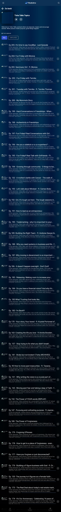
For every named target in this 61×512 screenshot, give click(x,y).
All (4, 38)
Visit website (7, 33)
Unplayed (13, 38)
